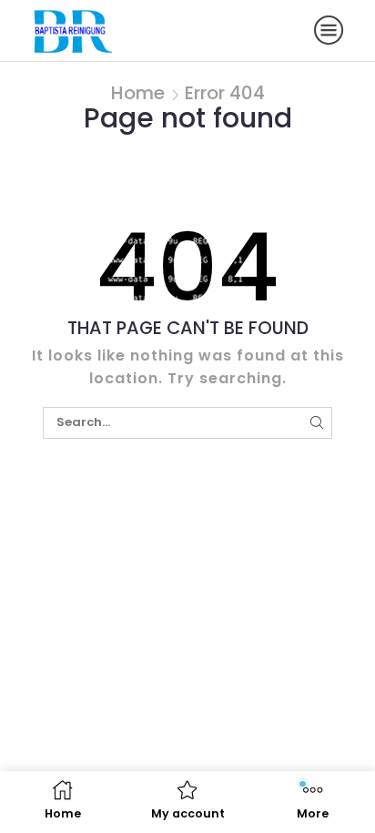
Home (138, 93)
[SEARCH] (316, 422)
